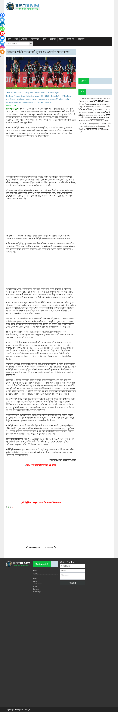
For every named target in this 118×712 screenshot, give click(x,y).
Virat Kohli (101, 112)
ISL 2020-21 (45, 96)
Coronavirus (85, 101)
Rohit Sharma (82, 112)
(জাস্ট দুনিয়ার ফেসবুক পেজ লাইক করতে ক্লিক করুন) (41, 502)
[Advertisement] (77, 18)
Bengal (35, 573)
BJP (96, 98)
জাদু (9, 39)
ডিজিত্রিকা (81, 39)
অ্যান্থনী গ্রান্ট (20, 99)
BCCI (93, 98)
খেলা (16, 39)
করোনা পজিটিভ (86, 120)
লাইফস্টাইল (35, 39)
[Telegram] (2, 42)
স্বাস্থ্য (44, 39)
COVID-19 (98, 101)
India (34, 576)
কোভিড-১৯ (84, 123)
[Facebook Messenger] (2, 38)
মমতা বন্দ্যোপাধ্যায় (94, 129)
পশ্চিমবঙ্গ (82, 126)
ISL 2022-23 (97, 106)
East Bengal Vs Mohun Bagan (15, 96)
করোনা (80, 120)
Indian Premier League (94, 104)
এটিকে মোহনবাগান (27, 103)
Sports (35, 581)
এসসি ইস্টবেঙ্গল (38, 103)
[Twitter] (2, 19)
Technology (37, 592)
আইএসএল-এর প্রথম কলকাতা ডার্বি (48, 99)
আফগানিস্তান (103, 115)
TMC (95, 112)
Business (36, 589)
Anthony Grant (28, 93)
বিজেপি (88, 126)
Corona (100, 98)
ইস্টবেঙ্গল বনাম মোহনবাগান (13, 103)
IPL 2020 (86, 106)
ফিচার (61, 39)
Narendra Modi (103, 109)
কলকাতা (106, 120)
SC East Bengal (66, 96)
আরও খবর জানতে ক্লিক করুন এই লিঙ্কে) (41, 465)
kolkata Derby (55, 96)
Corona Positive (106, 98)
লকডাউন (80, 132)
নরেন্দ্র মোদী (106, 123)
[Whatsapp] (2, 29)
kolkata (102, 106)
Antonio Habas (39, 93)
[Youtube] (2, 33)
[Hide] (1, 56)
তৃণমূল (100, 124)
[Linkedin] (2, 24)
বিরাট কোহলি (95, 126)
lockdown (107, 107)
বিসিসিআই (102, 126)
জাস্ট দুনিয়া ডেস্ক (94, 124)
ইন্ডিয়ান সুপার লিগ (64, 99)
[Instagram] (2, 47)
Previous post (34, 547)
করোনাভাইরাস (97, 120)
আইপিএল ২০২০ (97, 115)
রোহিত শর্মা (106, 129)
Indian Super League (33, 96)
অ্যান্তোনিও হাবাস (10, 99)
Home (35, 570)
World (35, 578)
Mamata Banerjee (87, 109)
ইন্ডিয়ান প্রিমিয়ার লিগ (88, 117)
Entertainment (37, 584)
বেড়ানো (24, 39)
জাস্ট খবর (70, 39)
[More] (2, 52)
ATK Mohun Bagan (52, 93)
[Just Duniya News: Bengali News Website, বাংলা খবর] (23, 6)
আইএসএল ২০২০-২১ (31, 99)
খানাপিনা (53, 39)
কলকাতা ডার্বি (48, 103)
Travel (35, 586)
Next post (49, 547)
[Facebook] (2, 15)
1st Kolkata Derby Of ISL (14, 93)
